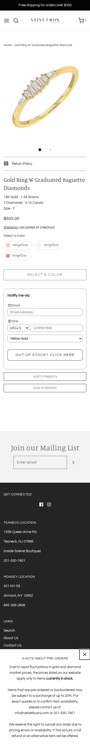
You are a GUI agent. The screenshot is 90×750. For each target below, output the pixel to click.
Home (7, 45)
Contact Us (12, 645)
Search (9, 630)
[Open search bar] (17, 20)
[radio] (18, 245)
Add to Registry (45, 376)
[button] (45, 96)
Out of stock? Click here (45, 355)
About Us (11, 638)
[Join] (73, 462)
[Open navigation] (6, 20)
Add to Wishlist (45, 388)
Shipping (11, 227)
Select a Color (14, 235)
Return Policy (21, 164)
